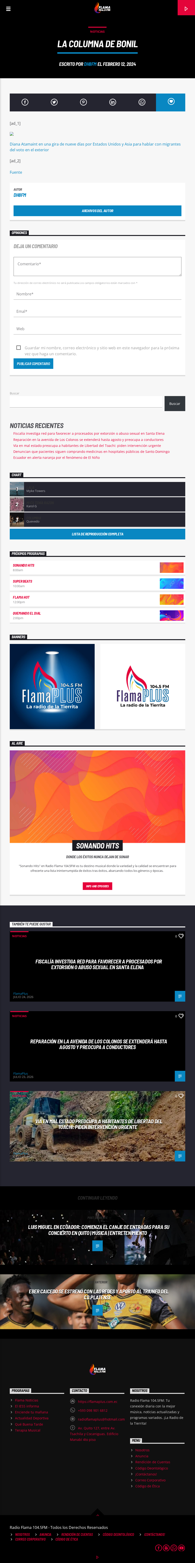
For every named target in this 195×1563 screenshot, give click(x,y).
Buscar (14, 393)
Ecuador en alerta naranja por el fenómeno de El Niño (56, 457)
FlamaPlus (20, 993)
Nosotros (142, 1450)
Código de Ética (147, 1486)
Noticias (97, 31)
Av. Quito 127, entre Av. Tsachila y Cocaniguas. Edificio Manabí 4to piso (94, 1434)
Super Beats (22, 581)
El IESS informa (27, 1406)
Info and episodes (97, 886)
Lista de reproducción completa (97, 534)
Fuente (16, 172)
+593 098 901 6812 (92, 1410)
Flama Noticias (26, 1400)
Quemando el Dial (27, 613)
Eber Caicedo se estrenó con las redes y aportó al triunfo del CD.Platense (99, 1294)
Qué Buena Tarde (29, 1424)
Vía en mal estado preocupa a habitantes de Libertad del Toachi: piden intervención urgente (87, 445)
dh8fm (90, 64)
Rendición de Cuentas (152, 1462)
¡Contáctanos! (146, 1474)
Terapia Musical (27, 1430)
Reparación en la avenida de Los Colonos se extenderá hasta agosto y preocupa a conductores (88, 439)
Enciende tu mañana (31, 1412)
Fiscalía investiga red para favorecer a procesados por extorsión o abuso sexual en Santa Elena (89, 433)
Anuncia (141, 1456)
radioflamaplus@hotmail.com (101, 1419)
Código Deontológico (151, 1468)
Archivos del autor (97, 210)
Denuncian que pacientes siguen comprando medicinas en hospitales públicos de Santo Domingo (91, 451)
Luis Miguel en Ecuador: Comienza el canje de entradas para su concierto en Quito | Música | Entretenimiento (98, 1230)
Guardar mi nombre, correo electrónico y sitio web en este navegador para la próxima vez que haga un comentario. (102, 348)
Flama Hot (21, 597)
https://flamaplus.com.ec (97, 1401)
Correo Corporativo (150, 1480)
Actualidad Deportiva (32, 1418)
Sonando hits (23, 565)
